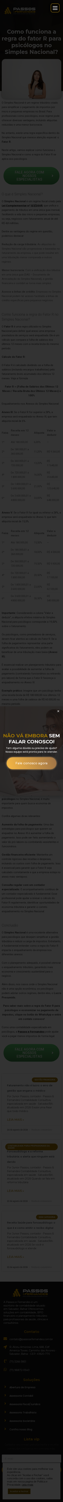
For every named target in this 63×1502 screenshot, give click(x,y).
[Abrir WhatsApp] (9, 1493)
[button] (58, 711)
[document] (31, 751)
